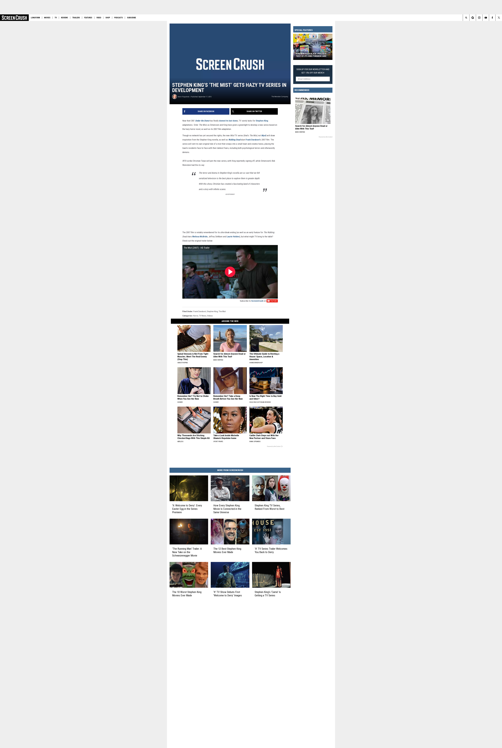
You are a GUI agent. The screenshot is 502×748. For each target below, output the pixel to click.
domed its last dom (228, 120)
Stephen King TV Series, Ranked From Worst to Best (269, 507)
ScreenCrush (257, 301)
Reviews (64, 18)
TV (56, 18)
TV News (202, 316)
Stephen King (262, 120)
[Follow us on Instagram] (479, 17)
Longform (35, 18)
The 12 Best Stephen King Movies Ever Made (227, 550)
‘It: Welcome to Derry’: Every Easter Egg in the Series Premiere (187, 509)
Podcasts (118, 18)
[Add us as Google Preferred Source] (472, 17)
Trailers (76, 18)
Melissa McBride (200, 236)
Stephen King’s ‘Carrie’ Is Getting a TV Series (268, 593)
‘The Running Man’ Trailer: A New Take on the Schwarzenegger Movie (187, 552)
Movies (47, 18)
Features (88, 18)
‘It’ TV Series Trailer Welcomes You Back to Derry (271, 550)
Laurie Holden (233, 236)
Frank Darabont (253, 139)
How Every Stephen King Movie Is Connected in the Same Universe (227, 509)
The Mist (222, 311)
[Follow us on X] (499, 17)
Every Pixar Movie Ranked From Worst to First (311, 55)
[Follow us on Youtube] (486, 17)
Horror (195, 316)
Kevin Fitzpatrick (183, 97)
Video (98, 18)
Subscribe (131, 18)
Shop (107, 18)
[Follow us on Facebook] (492, 17)
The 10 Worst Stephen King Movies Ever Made (186, 593)
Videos (210, 316)
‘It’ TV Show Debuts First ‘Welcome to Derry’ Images (227, 593)
